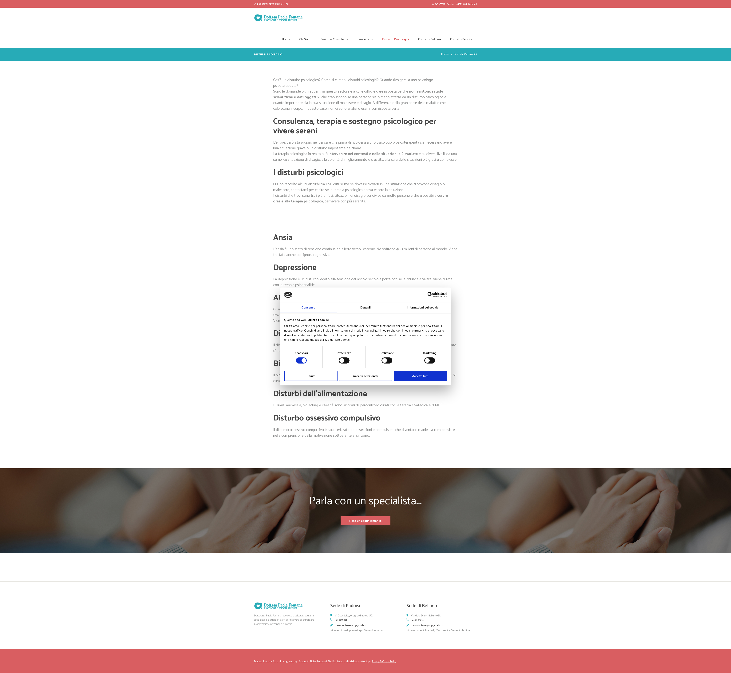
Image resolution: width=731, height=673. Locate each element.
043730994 (418, 620)
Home (444, 54)
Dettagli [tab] (365, 307)
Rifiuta (310, 375)
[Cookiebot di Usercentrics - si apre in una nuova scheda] (430, 295)
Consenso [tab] (308, 307)
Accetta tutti (420, 375)
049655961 (341, 620)
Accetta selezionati (365, 375)
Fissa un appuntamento (365, 521)
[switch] (344, 360)
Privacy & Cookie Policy (384, 661)
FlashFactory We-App (358, 661)
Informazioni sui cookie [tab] (422, 307)
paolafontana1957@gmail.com (352, 625)
